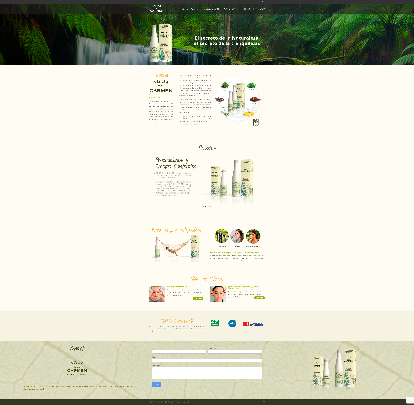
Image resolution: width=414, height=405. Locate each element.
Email (155, 357)
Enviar (157, 384)
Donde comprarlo (248, 9)
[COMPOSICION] (207, 210)
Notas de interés (231, 9)
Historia (185, 9)
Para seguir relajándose (211, 9)
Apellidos (212, 348)
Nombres (156, 348)
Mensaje (156, 365)
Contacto (261, 9)
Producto (194, 9)
